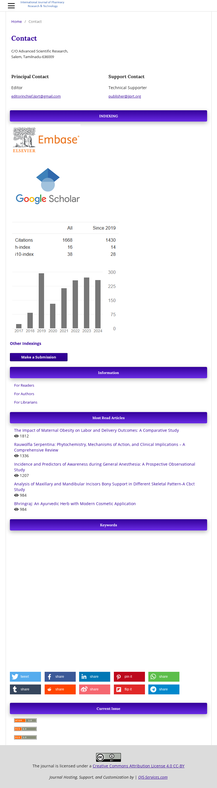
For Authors (24, 393)
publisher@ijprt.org (124, 96)
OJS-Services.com (153, 777)
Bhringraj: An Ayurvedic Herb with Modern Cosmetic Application (75, 503)
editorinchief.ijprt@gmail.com (36, 96)
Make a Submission (38, 357)
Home (16, 21)
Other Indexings (25, 343)
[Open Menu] (11, 5)
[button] (25, 677)
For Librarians (25, 402)
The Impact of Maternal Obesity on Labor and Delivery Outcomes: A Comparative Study (96, 430)
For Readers (24, 385)
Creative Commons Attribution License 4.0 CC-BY (139, 766)
